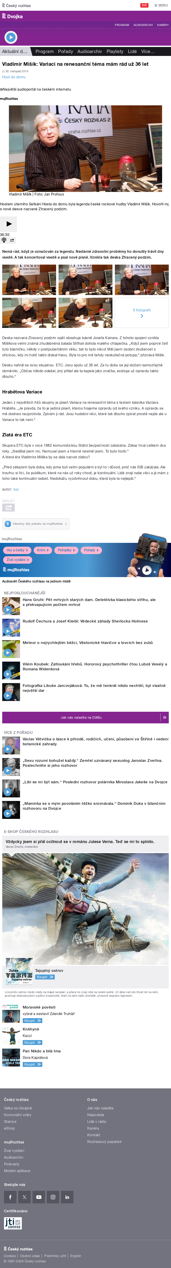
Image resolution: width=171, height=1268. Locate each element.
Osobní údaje (30, 1256)
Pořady (65, 51)
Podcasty (12, 1164)
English (75, 1256)
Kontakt (93, 1135)
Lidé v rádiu (96, 1121)
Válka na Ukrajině (18, 1108)
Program (122, 25)
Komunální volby (17, 1115)
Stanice (10, 1121)
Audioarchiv (143, 25)
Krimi (41, 550)
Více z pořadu (18, 733)
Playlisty (115, 51)
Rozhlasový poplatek (104, 1142)
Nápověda (95, 1115)
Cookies (10, 1256)
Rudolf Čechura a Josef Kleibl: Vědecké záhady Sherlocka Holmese (85, 621)
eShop (9, 1128)
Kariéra (93, 1128)
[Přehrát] (8, 224)
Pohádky (64, 550)
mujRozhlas (12, 539)
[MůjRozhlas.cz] (9, 99)
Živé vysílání (16, 560)
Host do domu (14, 77)
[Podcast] (4, 240)
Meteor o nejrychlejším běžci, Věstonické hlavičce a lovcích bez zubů (88, 642)
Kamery (163, 25)
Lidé (132, 51)
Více (148, 51)
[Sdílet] (12, 240)
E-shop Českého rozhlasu (31, 832)
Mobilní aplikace (17, 1171)
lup (16, 489)
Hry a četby (15, 550)
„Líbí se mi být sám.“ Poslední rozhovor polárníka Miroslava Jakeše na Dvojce (95, 782)
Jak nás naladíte (100, 1108)
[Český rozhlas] (16, 5)
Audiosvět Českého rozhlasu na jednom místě (36, 581)
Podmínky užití (55, 1256)
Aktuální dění (15, 51)
